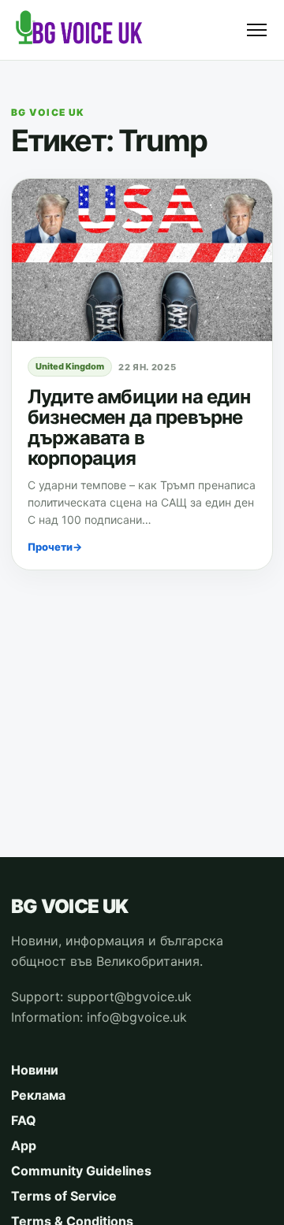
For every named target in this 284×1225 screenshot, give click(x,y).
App (23, 1145)
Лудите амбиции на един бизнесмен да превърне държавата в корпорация (139, 427)
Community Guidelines (81, 1171)
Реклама (38, 1095)
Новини (34, 1070)
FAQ (23, 1120)
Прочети (55, 546)
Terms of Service (64, 1196)
